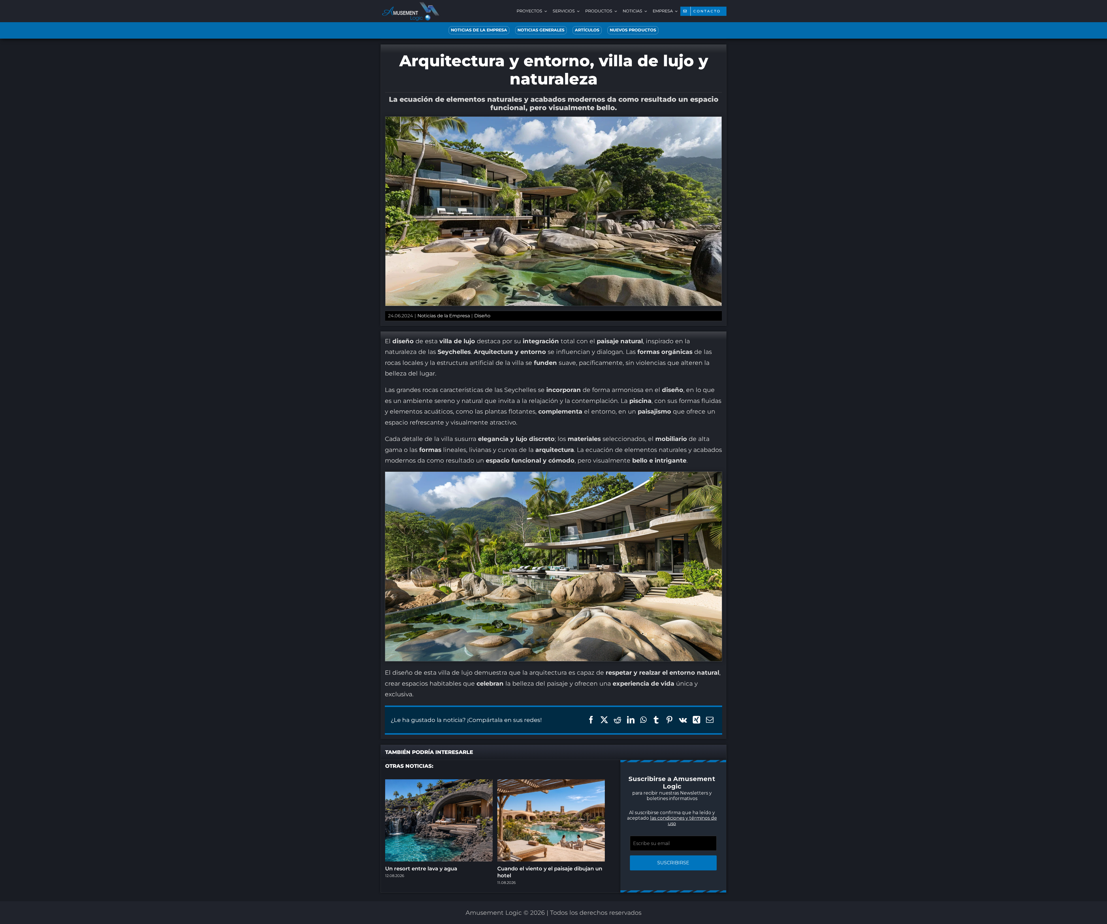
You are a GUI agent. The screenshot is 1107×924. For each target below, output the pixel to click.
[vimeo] (571, 532)
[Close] (656, 391)
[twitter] (525, 532)
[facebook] (513, 532)
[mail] (582, 532)
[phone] (594, 532)
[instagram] (536, 532)
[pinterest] (548, 532)
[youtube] (559, 532)
